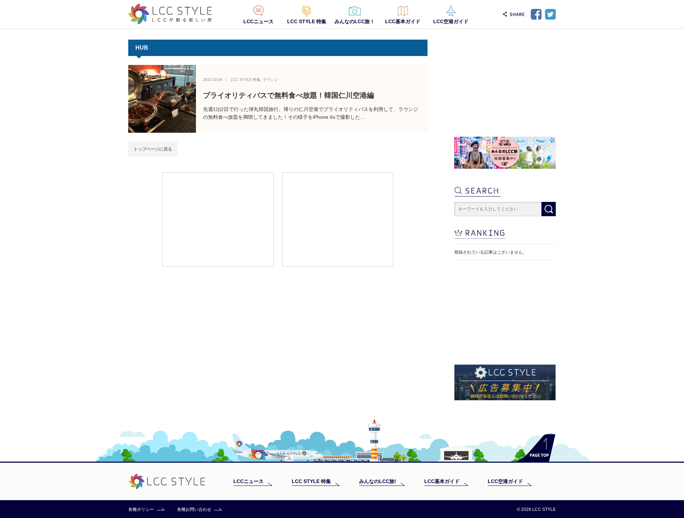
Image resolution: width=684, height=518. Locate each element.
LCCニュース (258, 21)
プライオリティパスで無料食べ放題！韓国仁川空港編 (288, 95)
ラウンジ (270, 79)
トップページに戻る (153, 149)
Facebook (536, 14)
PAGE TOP (536, 448)
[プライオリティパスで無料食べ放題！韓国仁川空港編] (162, 99)
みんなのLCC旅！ (355, 21)
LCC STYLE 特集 (306, 21)
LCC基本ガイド (402, 21)
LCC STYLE (170, 14)
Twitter (550, 14)
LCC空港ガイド (450, 21)
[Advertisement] (218, 219)
